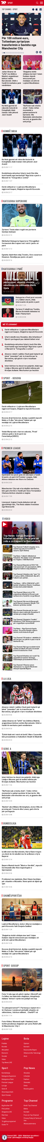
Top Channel (30, 1097)
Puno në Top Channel (31, 1112)
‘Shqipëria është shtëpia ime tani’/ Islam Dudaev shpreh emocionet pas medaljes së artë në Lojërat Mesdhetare (20, 936)
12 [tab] (20, 49)
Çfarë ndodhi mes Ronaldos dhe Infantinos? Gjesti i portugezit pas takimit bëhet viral (23, 335)
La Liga (7, 675)
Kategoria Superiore (15, 197)
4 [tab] (7, 49)
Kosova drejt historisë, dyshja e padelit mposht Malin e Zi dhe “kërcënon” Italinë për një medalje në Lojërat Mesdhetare (22, 418)
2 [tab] (4, 49)
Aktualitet (5, 1046)
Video (7, 515)
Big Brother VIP (7, 1102)
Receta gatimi (29, 1085)
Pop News (29, 1064)
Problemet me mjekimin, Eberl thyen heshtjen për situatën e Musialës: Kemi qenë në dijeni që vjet (22, 879)
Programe (7, 1097)
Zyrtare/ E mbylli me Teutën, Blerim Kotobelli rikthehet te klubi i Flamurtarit (28, 310)
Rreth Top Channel (30, 1102)
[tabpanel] (22, 32)
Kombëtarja (10, 127)
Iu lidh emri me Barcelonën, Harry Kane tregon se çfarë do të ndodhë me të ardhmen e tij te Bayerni (21, 852)
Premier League (12, 444)
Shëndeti (27, 1079)
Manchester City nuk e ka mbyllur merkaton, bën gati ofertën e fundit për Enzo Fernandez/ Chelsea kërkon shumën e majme (21, 489)
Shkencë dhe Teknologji (32, 1049)
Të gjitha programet (9, 1118)
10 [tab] (16, 49)
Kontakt (26, 1108)
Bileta (26, 1105)
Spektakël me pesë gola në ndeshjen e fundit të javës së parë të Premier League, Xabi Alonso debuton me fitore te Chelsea (21, 475)
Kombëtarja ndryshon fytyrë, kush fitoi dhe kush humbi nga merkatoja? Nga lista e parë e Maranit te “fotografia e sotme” (21, 173)
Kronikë (4, 1043)
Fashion (26, 1076)
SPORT (10, 2)
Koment (26, 1043)
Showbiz (27, 1069)
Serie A (7, 745)
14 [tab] (23, 49)
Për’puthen (6, 1105)
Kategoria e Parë (13, 265)
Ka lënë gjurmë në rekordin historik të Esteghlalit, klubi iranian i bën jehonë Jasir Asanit (19, 160)
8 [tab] (13, 49)
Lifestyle (27, 1073)
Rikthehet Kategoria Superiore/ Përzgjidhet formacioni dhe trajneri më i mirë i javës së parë (20, 241)
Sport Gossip (11, 962)
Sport (5, 1064)
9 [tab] (15, 49)
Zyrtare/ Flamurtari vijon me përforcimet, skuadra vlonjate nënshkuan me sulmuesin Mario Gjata (19, 282)
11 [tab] (18, 49)
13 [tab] (21, 49)
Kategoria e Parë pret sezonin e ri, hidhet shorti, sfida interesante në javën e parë (29, 298)
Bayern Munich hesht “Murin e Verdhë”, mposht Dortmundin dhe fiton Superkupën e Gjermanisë (22, 866)
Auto (25, 1053)
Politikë (4, 1040)
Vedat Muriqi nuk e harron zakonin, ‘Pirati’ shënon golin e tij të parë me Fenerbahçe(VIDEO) (19, 432)
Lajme (5, 1035)
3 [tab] (5, 49)
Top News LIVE (7, 1059)
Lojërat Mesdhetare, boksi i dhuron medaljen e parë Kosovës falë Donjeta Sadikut (22, 923)
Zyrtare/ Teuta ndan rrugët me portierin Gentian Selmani (19, 229)
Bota (26, 1035)
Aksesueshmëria (30, 1120)
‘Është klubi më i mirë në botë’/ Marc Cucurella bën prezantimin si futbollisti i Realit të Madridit (22, 734)
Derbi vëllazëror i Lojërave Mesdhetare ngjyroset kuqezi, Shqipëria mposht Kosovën (21, 186)
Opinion (26, 1040)
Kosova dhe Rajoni (30, 1046)
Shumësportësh (12, 892)
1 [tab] (2, 49)
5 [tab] (8, 49)
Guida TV (5, 1121)
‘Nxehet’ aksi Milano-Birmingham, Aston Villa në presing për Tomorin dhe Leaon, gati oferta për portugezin (22, 807)
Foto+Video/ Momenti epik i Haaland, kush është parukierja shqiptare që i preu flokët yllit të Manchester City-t (21, 1022)
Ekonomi (5, 1049)
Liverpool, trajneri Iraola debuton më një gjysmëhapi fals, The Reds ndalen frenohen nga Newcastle (20, 503)
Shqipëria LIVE (7, 1108)
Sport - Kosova (12, 374)
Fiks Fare (5, 1112)
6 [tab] (10, 49)
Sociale (4, 1053)
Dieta (25, 1082)
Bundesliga (9, 820)
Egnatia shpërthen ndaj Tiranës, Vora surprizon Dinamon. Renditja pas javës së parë (22, 254)
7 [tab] (12, 49)
